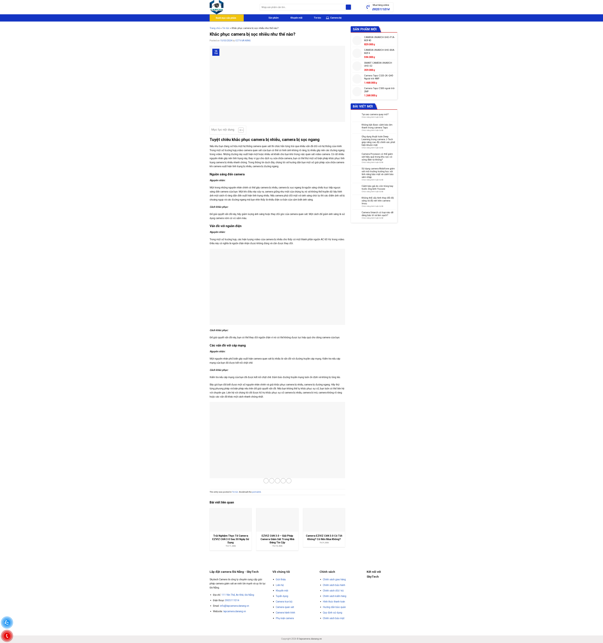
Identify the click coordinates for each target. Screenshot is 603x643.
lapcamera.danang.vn (234, 611)
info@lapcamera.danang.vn (234, 605)
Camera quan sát (285, 607)
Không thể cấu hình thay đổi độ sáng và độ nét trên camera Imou (378, 200)
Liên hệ (280, 585)
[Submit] (348, 7)
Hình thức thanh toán (334, 601)
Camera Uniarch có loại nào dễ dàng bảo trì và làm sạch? (377, 214)
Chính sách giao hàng (334, 579)
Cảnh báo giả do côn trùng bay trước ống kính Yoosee (377, 187)
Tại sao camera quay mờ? (375, 114)
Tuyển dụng (282, 596)
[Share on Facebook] (266, 480)
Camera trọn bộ (284, 601)
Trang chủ (215, 28)
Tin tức (317, 17)
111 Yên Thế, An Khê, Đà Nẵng (237, 594)
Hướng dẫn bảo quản (334, 607)
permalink (256, 492)
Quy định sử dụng (332, 612)
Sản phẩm (273, 17)
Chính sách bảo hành (334, 585)
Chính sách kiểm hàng (334, 596)
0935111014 (232, 600)
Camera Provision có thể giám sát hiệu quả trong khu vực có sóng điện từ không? (377, 157)
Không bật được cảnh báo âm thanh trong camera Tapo (377, 126)
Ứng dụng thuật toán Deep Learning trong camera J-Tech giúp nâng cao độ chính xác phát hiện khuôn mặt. (378, 140)
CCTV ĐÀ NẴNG (243, 40)
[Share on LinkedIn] (288, 480)
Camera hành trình (285, 612)
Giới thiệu (281, 579)
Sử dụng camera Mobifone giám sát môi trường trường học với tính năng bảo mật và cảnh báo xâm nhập (378, 173)
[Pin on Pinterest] (283, 480)
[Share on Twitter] (271, 480)
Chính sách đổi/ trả (333, 590)
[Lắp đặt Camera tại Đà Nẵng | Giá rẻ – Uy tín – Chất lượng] (232, 7)
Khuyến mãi (296, 17)
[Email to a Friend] (277, 480)
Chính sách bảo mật (333, 618)
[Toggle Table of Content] (239, 130)
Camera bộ (336, 17)
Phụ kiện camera (285, 618)
